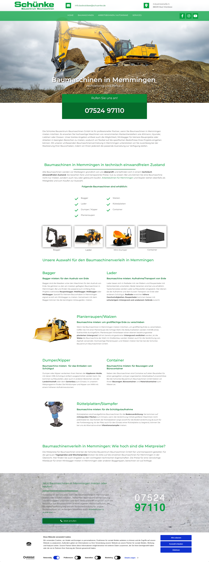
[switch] (78, 557)
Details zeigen (130, 558)
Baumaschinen (86, 15)
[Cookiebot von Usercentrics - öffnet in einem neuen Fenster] (28, 557)
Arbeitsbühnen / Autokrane (113, 15)
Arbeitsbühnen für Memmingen (117, 178)
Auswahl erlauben (176, 544)
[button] (68, 521)
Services (137, 15)
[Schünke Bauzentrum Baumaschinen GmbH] (34, 5)
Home (70, 15)
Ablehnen (176, 550)
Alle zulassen (176, 538)
